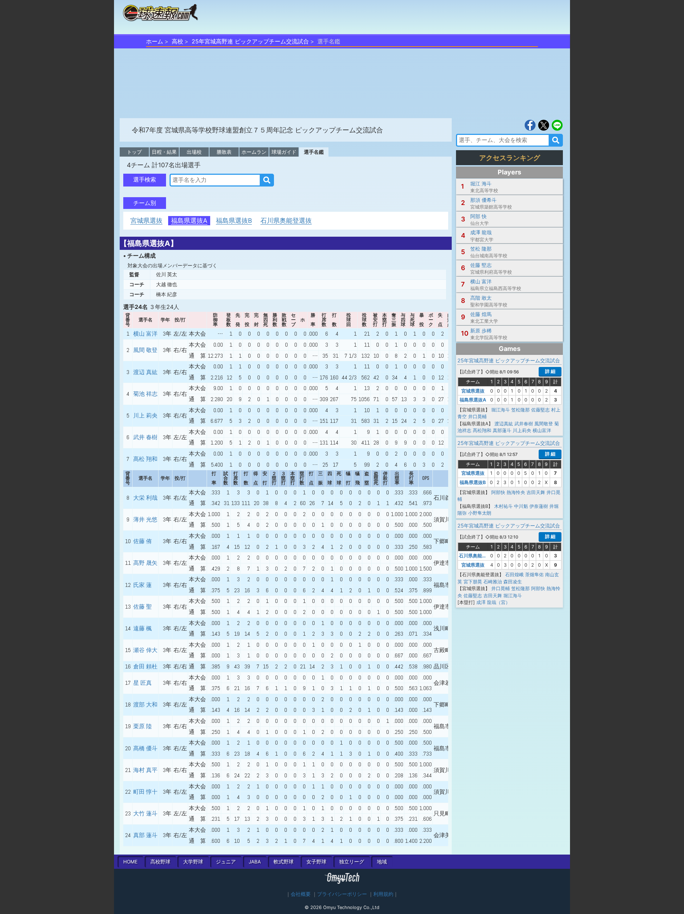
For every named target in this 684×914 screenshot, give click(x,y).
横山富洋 (542, 430)
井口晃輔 (477, 416)
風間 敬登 (145, 350)
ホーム (154, 41)
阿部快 (498, 492)
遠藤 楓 (142, 628)
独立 (351, 862)
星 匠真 (142, 683)
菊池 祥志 (145, 394)
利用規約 (383, 894)
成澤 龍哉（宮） (493, 602)
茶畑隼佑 (534, 574)
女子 (316, 862)
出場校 (194, 152)
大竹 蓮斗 (145, 813)
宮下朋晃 (472, 581)
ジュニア (226, 862)
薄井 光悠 (145, 519)
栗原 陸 (142, 726)
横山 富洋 (145, 333)
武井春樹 (523, 423)
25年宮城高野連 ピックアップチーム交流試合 (250, 41)
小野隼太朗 (479, 513)
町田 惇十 (145, 791)
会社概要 (301, 894)
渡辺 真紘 (145, 372)
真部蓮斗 (502, 430)
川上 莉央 (145, 415)
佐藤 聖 (142, 606)
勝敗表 (224, 152)
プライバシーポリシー (342, 894)
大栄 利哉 (145, 497)
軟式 (284, 862)
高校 (177, 41)
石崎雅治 (492, 581)
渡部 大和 (145, 704)
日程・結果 (164, 152)
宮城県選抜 (146, 220)
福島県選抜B (234, 220)
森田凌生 (512, 581)
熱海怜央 (516, 492)
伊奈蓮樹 (538, 506)
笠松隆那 (520, 410)
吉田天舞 (536, 492)
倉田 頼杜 (145, 666)
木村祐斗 (503, 506)
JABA (255, 862)
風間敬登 (543, 423)
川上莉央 (522, 430)
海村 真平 (145, 770)
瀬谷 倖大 (145, 650)
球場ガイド (283, 152)
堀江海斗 (500, 410)
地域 (382, 862)
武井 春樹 (145, 437)
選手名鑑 (314, 152)
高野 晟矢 (145, 563)
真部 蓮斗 (145, 835)
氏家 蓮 (142, 585)
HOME (130, 862)
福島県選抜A (189, 220)
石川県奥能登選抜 (286, 220)
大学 (193, 862)
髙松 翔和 (145, 459)
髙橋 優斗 (145, 748)
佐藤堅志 (540, 410)
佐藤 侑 (142, 541)
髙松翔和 (482, 430)
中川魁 (521, 506)
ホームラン (254, 152)
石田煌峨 (514, 574)
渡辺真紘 (503, 423)
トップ (134, 152)
